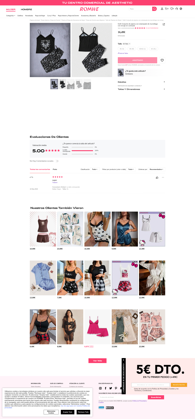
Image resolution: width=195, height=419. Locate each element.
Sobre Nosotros (36, 386)
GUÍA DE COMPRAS (56, 383)
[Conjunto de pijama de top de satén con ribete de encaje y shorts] (125, 229)
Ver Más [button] (97, 361)
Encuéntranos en (106, 383)
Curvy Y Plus (51, 16)
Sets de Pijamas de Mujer (113, 20)
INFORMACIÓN (36, 383)
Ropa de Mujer (40, 16)
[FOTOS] (71, 50)
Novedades (29, 16)
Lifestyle (114, 16)
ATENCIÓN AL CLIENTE (77, 383)
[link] (97, 2)
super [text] (54, 180)
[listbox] (162, 8)
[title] (97, 207)
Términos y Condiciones (143, 390)
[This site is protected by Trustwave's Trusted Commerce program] (101, 407)
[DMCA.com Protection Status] (110, 407)
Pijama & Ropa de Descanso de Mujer (73, 20)
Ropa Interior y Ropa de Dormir (68, 16)
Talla (123, 44)
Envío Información (55, 386)
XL (65, 189)
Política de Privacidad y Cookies (163, 389)
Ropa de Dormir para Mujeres (95, 20)
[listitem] (43, 235)
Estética (20, 16)
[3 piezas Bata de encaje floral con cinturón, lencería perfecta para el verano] (70, 326)
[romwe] (89, 8)
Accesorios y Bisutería (88, 16)
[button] (162, 60)
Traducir (54, 182)
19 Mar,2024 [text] (34, 189)
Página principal (35, 20)
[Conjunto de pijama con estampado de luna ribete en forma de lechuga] (70, 278)
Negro (56, 189)
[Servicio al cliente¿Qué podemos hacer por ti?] (176, 8)
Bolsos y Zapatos (103, 16)
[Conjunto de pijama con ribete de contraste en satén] (43, 278)
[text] (71, 177)
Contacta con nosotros (76, 386)
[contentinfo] (32, 249)
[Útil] (157, 177)
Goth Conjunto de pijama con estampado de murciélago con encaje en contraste (138, 25)
